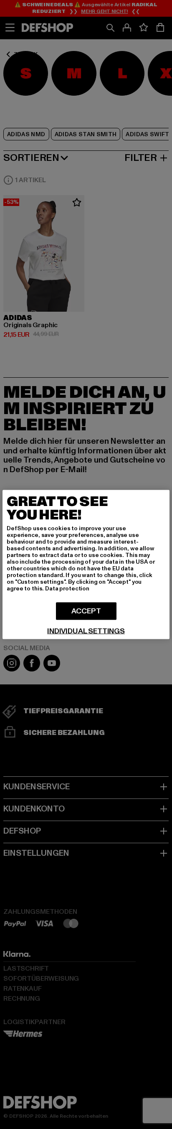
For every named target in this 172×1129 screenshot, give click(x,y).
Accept (86, 611)
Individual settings (86, 631)
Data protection (67, 588)
